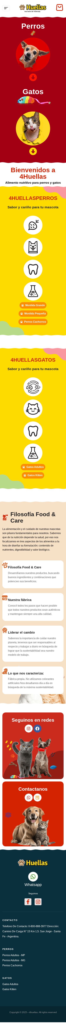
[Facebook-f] (28, 901)
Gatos (33, 91)
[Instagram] (29, 728)
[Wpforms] (37, 798)
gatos (7, 978)
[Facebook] (37, 728)
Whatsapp (33, 884)
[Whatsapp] (29, 798)
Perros (33, 26)
